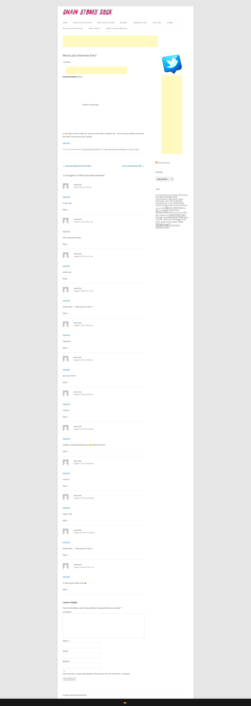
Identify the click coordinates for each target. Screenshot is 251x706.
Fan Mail (170, 203)
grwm (170, 205)
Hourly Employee (180, 205)
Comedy (170, 23)
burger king (171, 196)
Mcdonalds (162, 212)
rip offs (159, 219)
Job (167, 207)
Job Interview (114, 149)
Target (163, 221)
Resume (123, 149)
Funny (158, 205)
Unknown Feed (164, 163)
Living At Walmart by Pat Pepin (77, 165)
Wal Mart (175, 225)
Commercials (161, 199)
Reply (65, 209)
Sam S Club (167, 219)
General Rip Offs (140, 23)
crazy (167, 201)
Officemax (163, 215)
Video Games (171, 221)
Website (66, 661)
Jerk (162, 208)
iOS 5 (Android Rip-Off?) (133, 165)
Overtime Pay (177, 214)
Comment (67, 612)
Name (66, 641)
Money (172, 212)
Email (66, 651)
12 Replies (67, 62)
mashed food (173, 210)
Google (165, 205)
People (159, 217)
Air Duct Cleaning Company (167, 195)
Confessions (172, 199)
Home (65, 23)
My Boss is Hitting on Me (73, 28)
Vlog (180, 221)
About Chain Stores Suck (116, 28)
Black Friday (183, 195)
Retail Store (183, 217)
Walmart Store (162, 227)
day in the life (175, 200)
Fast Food (179, 202)
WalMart (124, 23)
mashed (164, 210)
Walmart (163, 224)
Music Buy (178, 212)
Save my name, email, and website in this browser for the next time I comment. (96, 674)
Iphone (158, 208)
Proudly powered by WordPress (75, 695)
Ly (160, 210)
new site (66, 143)
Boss (162, 196)
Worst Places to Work (82, 23)
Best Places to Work (106, 23)
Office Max (156, 23)
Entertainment (161, 203)
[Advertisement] (110, 41)
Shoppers (177, 219)
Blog (157, 197)
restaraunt (167, 217)
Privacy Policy (94, 28)
